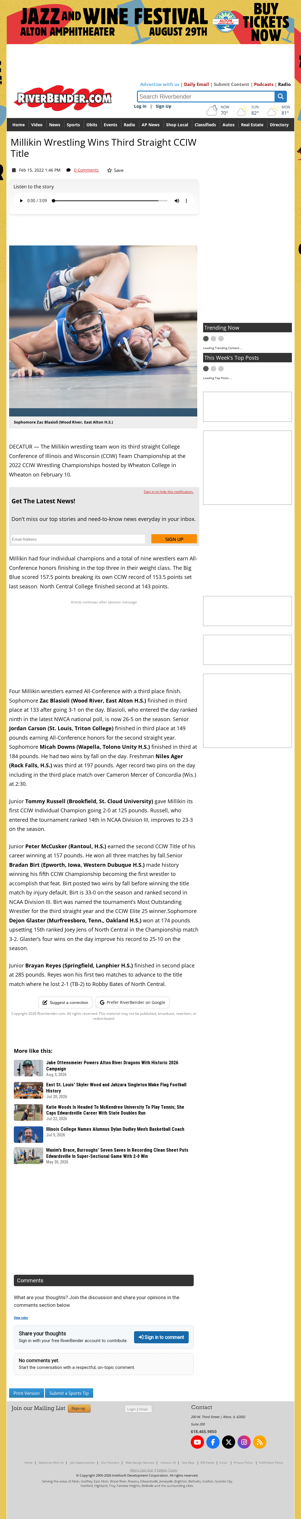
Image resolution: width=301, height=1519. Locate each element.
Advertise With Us (51, 1462)
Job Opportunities (82, 1462)
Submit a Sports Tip (69, 1393)
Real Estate (252, 124)
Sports (73, 124)
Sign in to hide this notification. (168, 491)
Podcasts (263, 84)
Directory (279, 124)
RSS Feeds (207, 1462)
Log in (140, 106)
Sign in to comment (163, 1337)
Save (118, 170)
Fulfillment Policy (271, 1462)
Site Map (188, 1462)
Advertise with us (159, 84)
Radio (284, 84)
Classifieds (205, 124)
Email (143, 1409)
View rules (21, 1317)
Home (18, 124)
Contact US (168, 1462)
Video (37, 124)
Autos (229, 124)
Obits (91, 124)
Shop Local (177, 124)
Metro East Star (141, 1470)
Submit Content (231, 84)
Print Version (27, 1393)
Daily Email (196, 84)
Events (110, 124)
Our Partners (110, 1462)
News (54, 124)
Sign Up (163, 106)
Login (131, 1409)
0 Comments (86, 170)
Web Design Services (140, 1462)
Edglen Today (167, 1470)
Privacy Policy (243, 1462)
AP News (151, 124)
